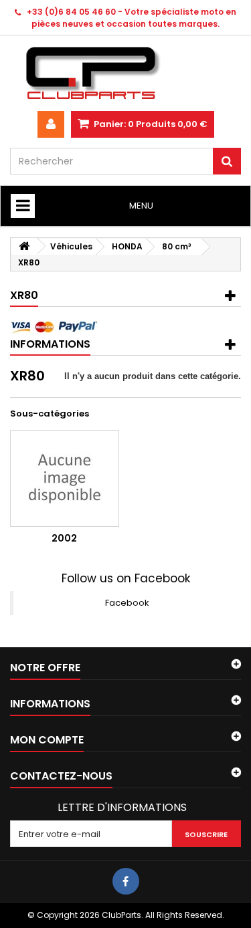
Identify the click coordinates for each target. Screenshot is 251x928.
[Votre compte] (50, 124)
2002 (64, 538)
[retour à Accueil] (24, 246)
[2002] (64, 478)
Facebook (127, 602)
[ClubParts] (125, 73)
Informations (50, 344)
